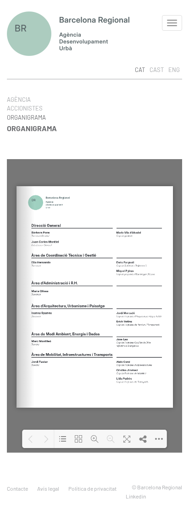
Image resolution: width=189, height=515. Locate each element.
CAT (140, 69)
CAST (157, 69)
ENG (174, 69)
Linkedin (136, 496)
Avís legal (48, 488)
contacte (17, 488)
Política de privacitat (92, 488)
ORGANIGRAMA (26, 117)
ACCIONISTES (25, 108)
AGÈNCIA (19, 99)
